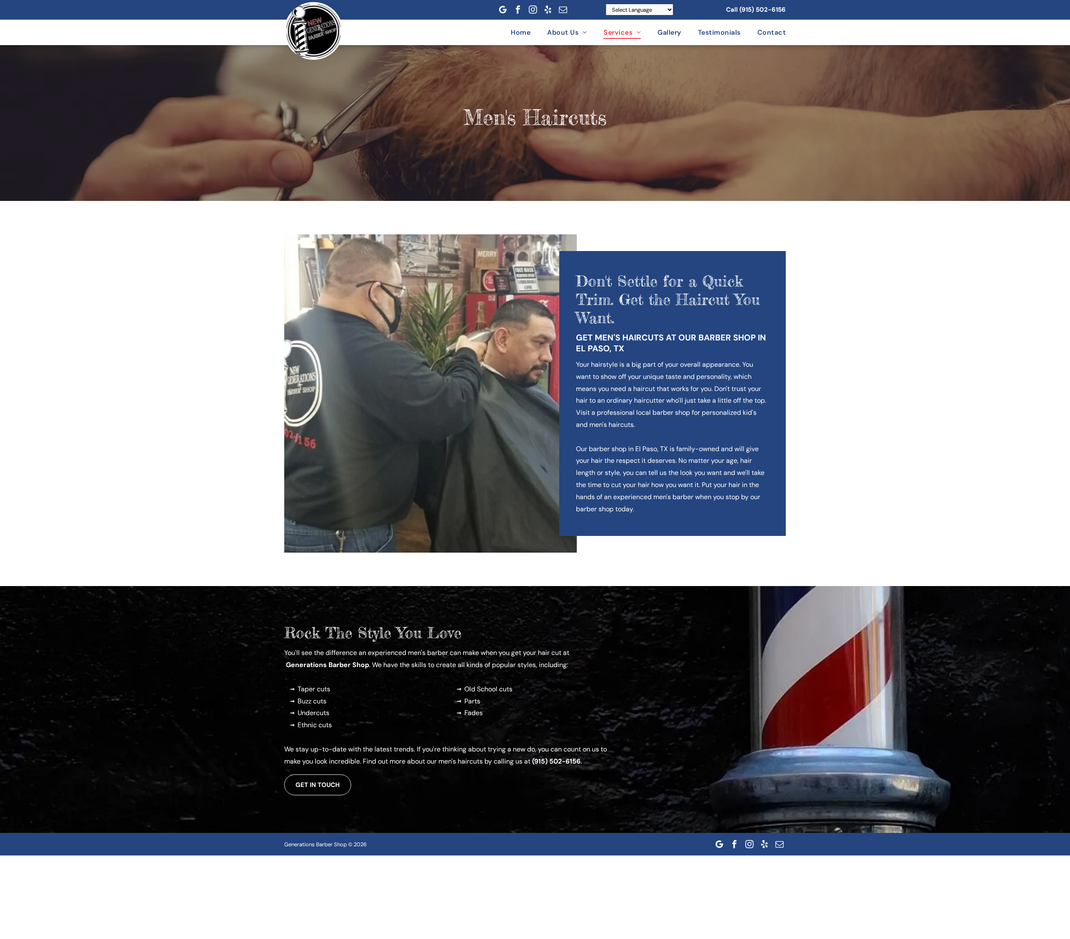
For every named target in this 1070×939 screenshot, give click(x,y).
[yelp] (548, 9)
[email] (563, 9)
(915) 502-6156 (762, 9)
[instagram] (533, 9)
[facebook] (518, 9)
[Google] (503, 9)
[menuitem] (512, 32)
